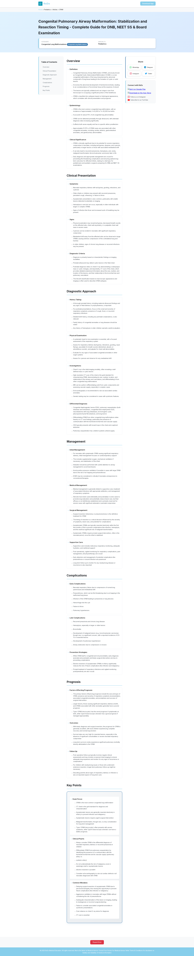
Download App (148, 4)
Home (40, 9)
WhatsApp (135, 67)
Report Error (97, 942)
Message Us (150, 952)
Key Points (46, 90)
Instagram (136, 73)
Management (47, 79)
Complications (47, 82)
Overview (46, 67)
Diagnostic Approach (50, 75)
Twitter (150, 73)
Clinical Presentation (49, 71)
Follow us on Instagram (138, 97)
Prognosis (46, 86)
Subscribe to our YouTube (139, 100)
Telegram (150, 67)
